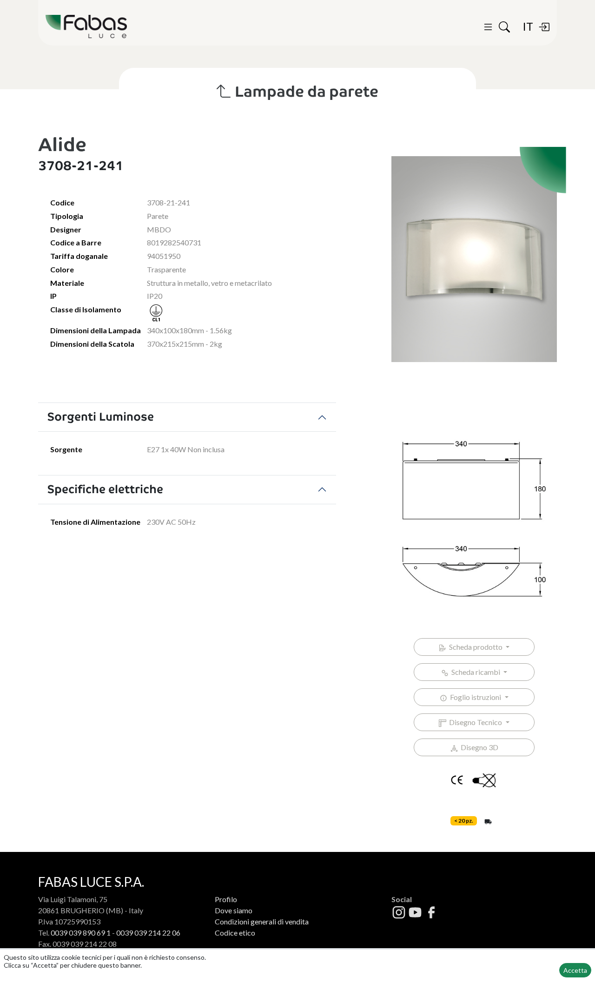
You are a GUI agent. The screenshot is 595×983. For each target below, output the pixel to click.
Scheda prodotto (475, 646)
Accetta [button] (575, 970)
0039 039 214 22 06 (148, 932)
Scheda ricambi (475, 671)
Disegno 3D (478, 747)
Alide (62, 145)
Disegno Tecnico (474, 722)
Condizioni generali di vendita (262, 921)
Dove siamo (233, 910)
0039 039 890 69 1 (81, 932)
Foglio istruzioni (474, 697)
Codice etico (235, 932)
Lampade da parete (304, 91)
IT (527, 26)
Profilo (226, 899)
